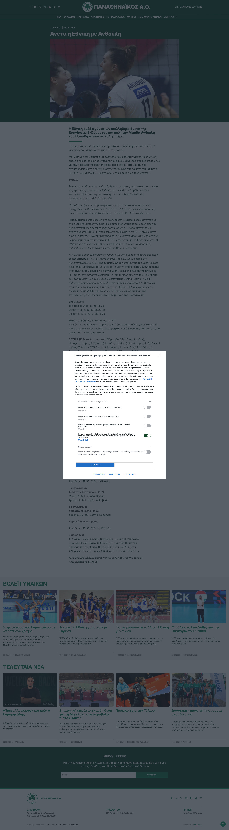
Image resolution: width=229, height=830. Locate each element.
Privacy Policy (129, 474)
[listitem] (114, 401)
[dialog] (114, 415)
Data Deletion (99, 474)
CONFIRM (95, 465)
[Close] (160, 355)
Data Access (114, 474)
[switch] (147, 407)
